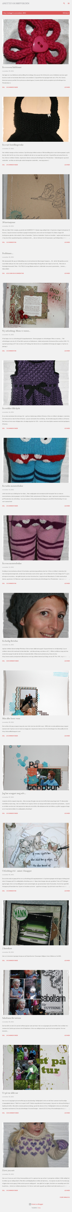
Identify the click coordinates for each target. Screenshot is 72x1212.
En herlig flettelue (10, 640)
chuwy (39, 1207)
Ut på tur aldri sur (10, 1092)
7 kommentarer (12, 428)
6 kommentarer (12, 736)
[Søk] (64, 3)
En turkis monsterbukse (12, 485)
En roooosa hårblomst (11, 67)
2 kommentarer (12, 165)
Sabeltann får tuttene (11, 1017)
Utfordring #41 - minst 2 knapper (17, 870)
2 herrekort (7, 948)
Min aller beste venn (11, 718)
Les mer (67, 87)
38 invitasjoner (8, 222)
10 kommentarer (12, 661)
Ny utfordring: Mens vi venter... (16, 330)
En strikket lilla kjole (11, 408)
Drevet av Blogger (37, 1204)
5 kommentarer (12, 1190)
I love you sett (8, 1170)
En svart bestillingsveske (12, 144)
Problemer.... (7, 253)
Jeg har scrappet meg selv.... (14, 793)
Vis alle (66, 13)
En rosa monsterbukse (12, 563)
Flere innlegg (65, 1197)
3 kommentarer (12, 87)
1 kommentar (11, 242)
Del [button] (3, 87)
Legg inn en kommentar (15, 273)
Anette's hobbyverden (15, 3)
